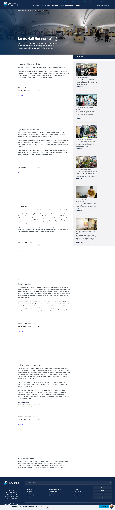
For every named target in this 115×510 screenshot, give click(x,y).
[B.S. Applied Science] (86, 70)
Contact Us (6, 496)
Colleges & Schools (32, 10)
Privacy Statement (13, 496)
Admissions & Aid (38, 5)
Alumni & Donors (85, 2)
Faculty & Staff (75, 2)
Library (73, 493)
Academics (47, 5)
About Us (77, 5)
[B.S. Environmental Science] (86, 131)
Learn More (79, 86)
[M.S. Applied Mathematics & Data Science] (86, 224)
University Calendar (76, 491)
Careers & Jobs (75, 489)
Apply (98, 5)
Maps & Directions (53, 491)
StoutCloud (52, 495)
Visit (102, 5)
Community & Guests (106, 2)
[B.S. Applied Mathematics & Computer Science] (86, 192)
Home (19, 10)
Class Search (52, 493)
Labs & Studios (41, 10)
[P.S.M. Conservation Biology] (86, 162)
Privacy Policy (39, 506)
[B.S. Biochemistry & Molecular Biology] (86, 100)
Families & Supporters (65, 2)
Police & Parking (76, 495)
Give (104, 5)
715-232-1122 (11, 490)
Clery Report (75, 497)
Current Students (54, 2)
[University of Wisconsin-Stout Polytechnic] (11, 484)
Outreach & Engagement (66, 5)
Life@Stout (55, 5)
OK (48, 507)
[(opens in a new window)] (5, 504)
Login (107, 5)
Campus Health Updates (55, 489)
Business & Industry (95, 2)
